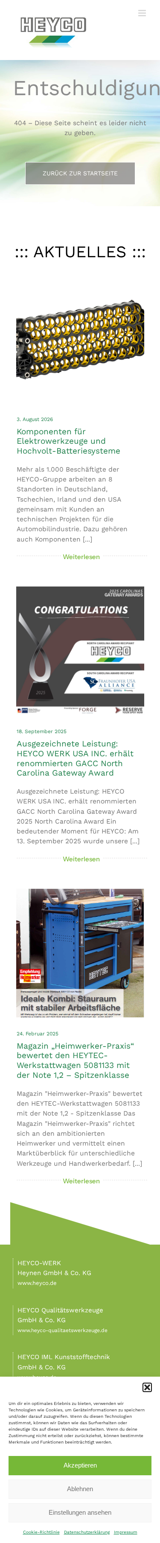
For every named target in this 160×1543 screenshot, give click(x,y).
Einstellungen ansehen (80, 1512)
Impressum (125, 1532)
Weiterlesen (82, 557)
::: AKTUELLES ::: (80, 251)
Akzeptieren (80, 1465)
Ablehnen (80, 1488)
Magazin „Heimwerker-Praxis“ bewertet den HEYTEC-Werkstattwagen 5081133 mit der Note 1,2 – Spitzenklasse (75, 1060)
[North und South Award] (80, 589)
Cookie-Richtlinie (41, 1532)
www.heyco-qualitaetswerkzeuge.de (62, 1330)
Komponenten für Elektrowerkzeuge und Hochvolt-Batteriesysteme (68, 441)
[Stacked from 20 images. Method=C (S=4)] (80, 277)
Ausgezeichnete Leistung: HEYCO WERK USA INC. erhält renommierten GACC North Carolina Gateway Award (75, 758)
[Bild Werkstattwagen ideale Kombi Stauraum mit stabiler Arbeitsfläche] (80, 892)
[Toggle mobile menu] (142, 13)
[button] (147, 1387)
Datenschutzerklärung (87, 1532)
